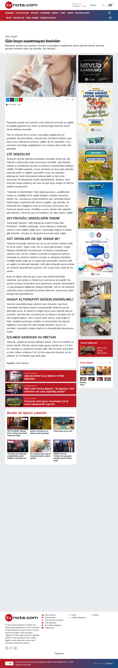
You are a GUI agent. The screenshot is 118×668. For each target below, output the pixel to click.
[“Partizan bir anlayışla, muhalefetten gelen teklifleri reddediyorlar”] (17, 446)
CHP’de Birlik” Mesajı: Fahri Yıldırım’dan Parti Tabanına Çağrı (17, 433)
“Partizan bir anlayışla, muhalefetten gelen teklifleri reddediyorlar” (17, 456)
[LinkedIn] (16, 648)
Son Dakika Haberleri (53, 625)
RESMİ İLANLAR (48, 18)
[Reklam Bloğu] (95, 69)
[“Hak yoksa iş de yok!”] (63, 423)
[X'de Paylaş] (12, 100)
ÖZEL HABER (32, 18)
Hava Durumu (50, 615)
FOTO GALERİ (22, 13)
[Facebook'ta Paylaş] (7, 100)
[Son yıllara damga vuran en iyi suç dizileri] (104, 370)
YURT (63, 13)
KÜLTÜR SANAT (82, 13)
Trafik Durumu (50, 617)
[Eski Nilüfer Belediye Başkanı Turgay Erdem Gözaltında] (108, 379)
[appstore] (59, 653)
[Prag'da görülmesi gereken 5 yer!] (87, 370)
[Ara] (109, 13)
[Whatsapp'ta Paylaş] (16, 100)
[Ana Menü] (110, 17)
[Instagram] (11, 648)
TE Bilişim (109, 663)
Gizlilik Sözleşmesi (78, 617)
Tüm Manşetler (50, 623)
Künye (73, 615)
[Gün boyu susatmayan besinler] (40, 76)
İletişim (96, 615)
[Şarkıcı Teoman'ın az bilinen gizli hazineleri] (40, 423)
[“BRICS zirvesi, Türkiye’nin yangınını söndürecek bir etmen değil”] (63, 446)
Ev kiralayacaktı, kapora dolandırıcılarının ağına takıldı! (40, 456)
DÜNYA (55, 13)
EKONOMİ (45, 13)
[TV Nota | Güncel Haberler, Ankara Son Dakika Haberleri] (21, 5)
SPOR (70, 13)
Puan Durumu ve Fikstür (54, 620)
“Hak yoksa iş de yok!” (63, 431)
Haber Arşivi (49, 628)
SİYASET (35, 13)
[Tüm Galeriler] (110, 363)
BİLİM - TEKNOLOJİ (15, 18)
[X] (7, 648)
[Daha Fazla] (21, 100)
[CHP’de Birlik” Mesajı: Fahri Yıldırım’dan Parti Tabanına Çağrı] (17, 423)
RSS (10, 663)
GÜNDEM (9, 13)
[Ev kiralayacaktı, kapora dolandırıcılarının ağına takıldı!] (40, 446)
